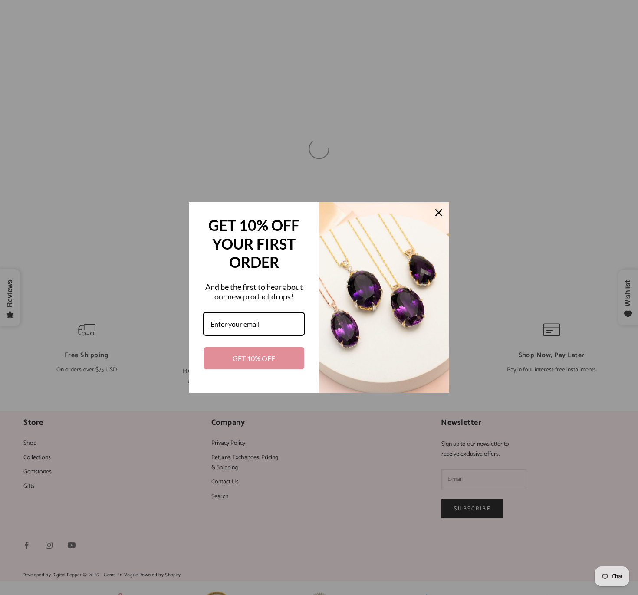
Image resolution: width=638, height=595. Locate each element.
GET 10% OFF (254, 358)
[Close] (438, 212)
